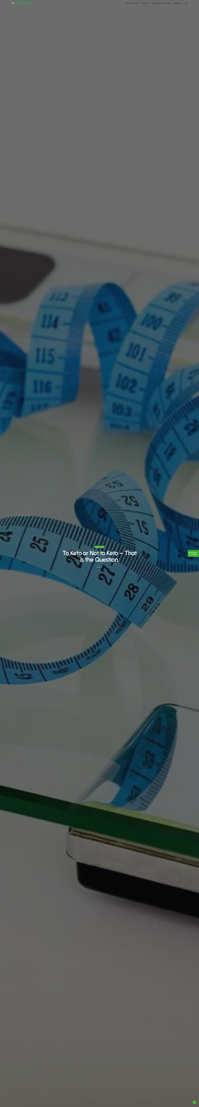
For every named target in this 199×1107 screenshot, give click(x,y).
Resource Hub (99, 547)
